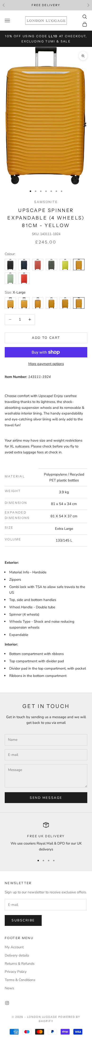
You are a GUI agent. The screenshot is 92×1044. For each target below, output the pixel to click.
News (9, 988)
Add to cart (46, 338)
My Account (14, 947)
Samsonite (46, 202)
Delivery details (17, 955)
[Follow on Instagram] (7, 1003)
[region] (46, 837)
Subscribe (23, 920)
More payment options (46, 363)
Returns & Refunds (19, 963)
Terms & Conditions (20, 980)
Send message (46, 797)
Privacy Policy (16, 971)
